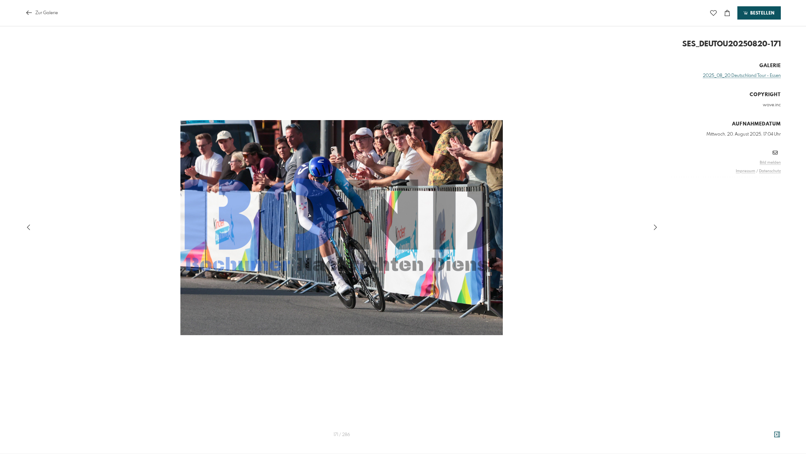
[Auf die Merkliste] (713, 13)
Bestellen (762, 13)
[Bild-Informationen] (777, 434)
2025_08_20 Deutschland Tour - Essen (742, 75)
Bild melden (770, 163)
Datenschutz (770, 171)
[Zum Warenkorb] (727, 13)
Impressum (745, 171)
